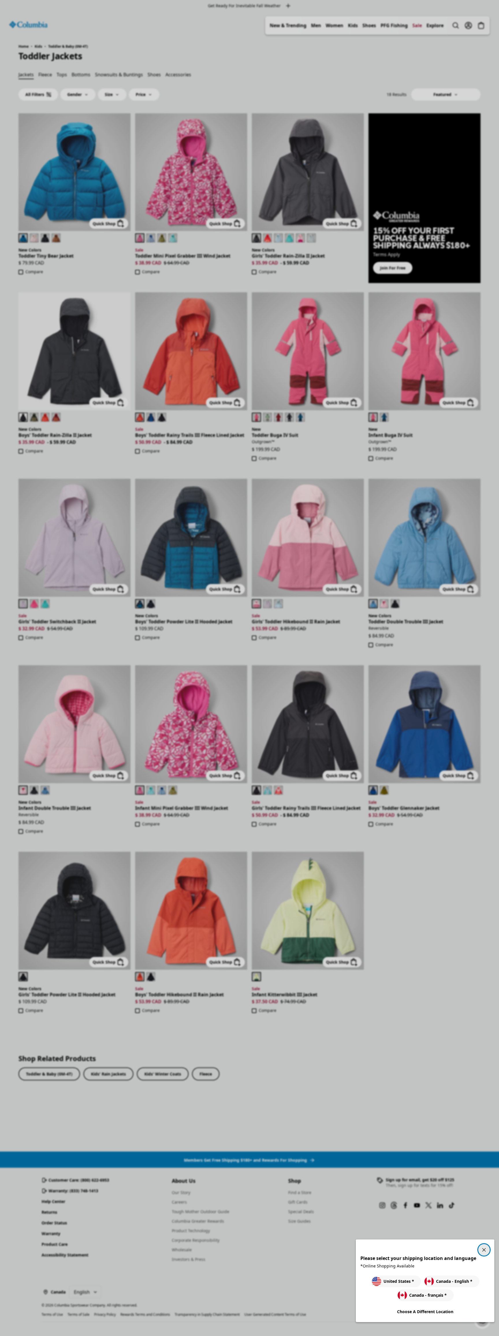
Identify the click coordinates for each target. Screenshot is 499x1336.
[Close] (484, 1250)
